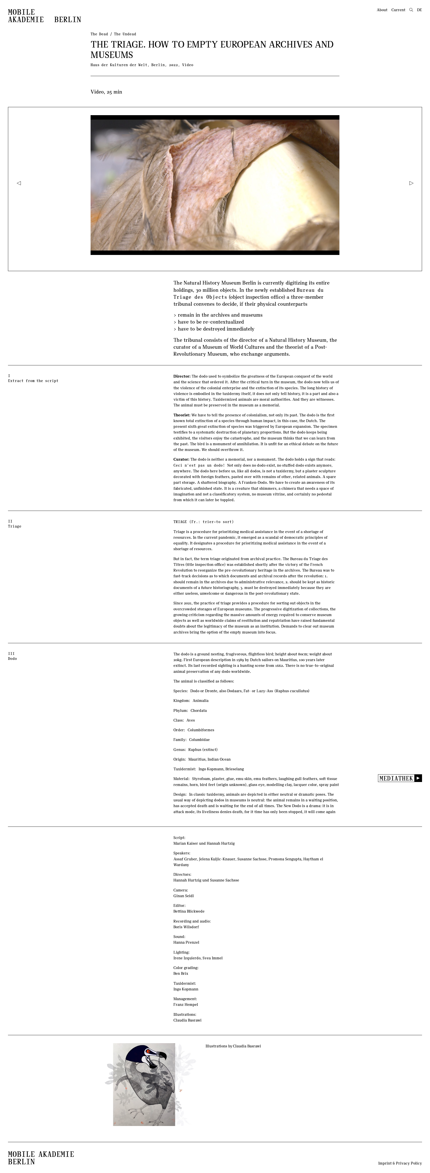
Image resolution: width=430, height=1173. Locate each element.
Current (398, 9)
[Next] (411, 183)
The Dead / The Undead (113, 34)
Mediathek (396, 778)
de (419, 9)
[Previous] (18, 183)
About (382, 9)
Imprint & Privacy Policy (400, 1163)
